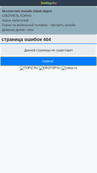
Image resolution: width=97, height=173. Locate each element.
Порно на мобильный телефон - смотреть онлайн (39, 25)
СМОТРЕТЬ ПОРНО (16, 16)
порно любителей (15, 20)
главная (48, 61)
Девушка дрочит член (18, 30)
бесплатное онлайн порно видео (27, 11)
